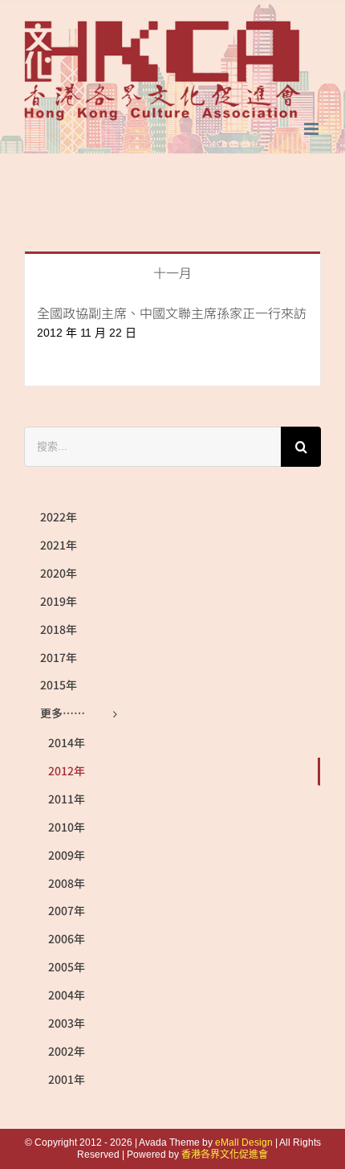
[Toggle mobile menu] (312, 129)
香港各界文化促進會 (224, 1154)
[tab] (172, 271)
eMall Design (244, 1142)
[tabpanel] (172, 338)
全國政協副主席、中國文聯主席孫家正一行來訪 (171, 312)
